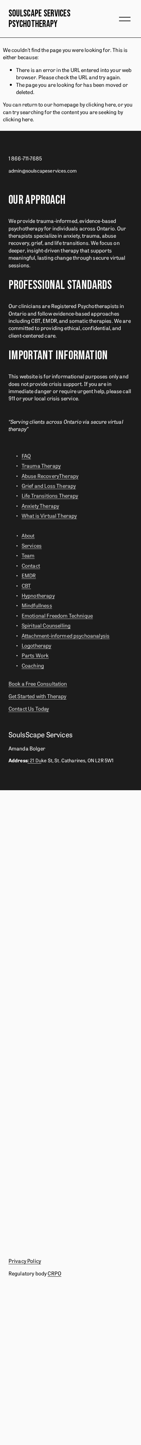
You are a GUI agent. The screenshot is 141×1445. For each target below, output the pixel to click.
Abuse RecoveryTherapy (50, 475)
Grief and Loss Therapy (49, 485)
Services (32, 545)
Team (28, 555)
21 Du (34, 760)
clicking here (101, 104)
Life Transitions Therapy (50, 495)
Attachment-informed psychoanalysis (66, 635)
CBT (26, 585)
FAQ (26, 455)
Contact (31, 565)
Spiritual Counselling (46, 625)
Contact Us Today (29, 708)
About (28, 535)
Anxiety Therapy (40, 505)
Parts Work (35, 655)
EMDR (29, 575)
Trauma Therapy (41, 465)
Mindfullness (37, 605)
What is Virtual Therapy (49, 515)
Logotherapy (36, 645)
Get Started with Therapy (38, 695)
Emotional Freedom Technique (57, 615)
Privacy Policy (25, 1260)
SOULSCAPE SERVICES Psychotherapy (39, 19)
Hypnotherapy (38, 595)
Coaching (33, 665)
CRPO (54, 1273)
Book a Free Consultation (38, 683)
